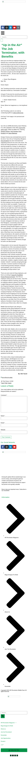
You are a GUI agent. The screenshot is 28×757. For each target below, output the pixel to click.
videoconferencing (18, 112)
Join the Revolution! (6, 732)
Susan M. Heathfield (17, 275)
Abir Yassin (8, 383)
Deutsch (3, 741)
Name (3, 415)
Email (3, 422)
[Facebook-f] (3, 447)
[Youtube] (14, 28)
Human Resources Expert (8, 276)
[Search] (2, 40)
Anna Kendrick (5, 140)
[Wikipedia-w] (18, 28)
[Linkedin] (10, 28)
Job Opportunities (5, 738)
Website (3, 429)
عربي (2, 744)
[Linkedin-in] (10, 447)
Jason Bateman (12, 133)
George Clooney (5, 131)
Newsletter (4, 735)
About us (3, 729)
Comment (4, 395)
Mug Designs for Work (7, 725)
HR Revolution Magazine (8, 722)
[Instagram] (7, 28)
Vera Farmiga (14, 131)
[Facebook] (3, 28)
